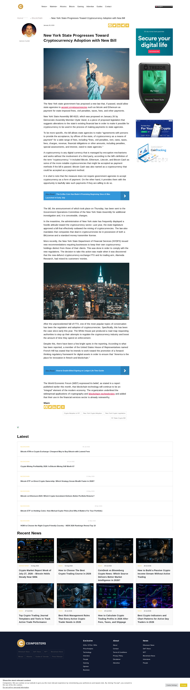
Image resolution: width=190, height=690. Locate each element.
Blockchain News (57, 652)
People (85, 659)
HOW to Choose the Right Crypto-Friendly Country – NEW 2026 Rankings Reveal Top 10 (58, 526)
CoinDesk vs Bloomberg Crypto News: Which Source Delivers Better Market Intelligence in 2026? (113, 575)
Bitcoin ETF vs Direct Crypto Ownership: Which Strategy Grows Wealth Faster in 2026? (58, 481)
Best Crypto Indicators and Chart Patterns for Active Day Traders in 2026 (153, 618)
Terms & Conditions (120, 652)
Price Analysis (88, 649)
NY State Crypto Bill (118, 418)
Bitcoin (72, 6)
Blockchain (37, 18)
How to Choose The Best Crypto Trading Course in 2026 (74, 572)
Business (86, 670)
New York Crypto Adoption (92, 413)
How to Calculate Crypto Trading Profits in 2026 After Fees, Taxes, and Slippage (113, 618)
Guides (99, 6)
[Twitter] (114, 25)
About (115, 645)
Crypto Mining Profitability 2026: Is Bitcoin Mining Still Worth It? (47, 466)
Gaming (80, 6)
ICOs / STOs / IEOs (90, 645)
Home (20, 18)
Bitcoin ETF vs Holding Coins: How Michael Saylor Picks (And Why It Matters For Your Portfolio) (61, 511)
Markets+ (53, 6)
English (160, 6)
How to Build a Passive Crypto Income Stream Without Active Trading (154, 573)
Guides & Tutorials (42, 656)
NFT (46, 652)
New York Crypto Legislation (115, 413)
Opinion (86, 666)
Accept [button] (183, 685)
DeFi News (37, 652)
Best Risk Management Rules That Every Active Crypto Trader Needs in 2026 (74, 618)
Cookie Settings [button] (172, 685)
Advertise (90, 6)
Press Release (57, 656)
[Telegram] (123, 25)
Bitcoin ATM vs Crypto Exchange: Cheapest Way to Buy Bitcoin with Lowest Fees (55, 452)
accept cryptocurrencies (74, 107)
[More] (127, 25)
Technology (87, 652)
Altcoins (63, 6)
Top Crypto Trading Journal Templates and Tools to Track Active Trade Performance (34, 618)
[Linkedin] (119, 25)
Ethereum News (24, 652)
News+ (44, 6)
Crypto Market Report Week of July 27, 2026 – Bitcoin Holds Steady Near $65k (35, 573)
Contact (108, 6)
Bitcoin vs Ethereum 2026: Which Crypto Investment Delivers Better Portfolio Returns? (57, 496)
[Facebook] (110, 25)
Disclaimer (117, 659)
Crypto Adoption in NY (72, 413)
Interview (86, 656)
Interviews (146, 659)
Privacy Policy (118, 656)
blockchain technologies (102, 394)
